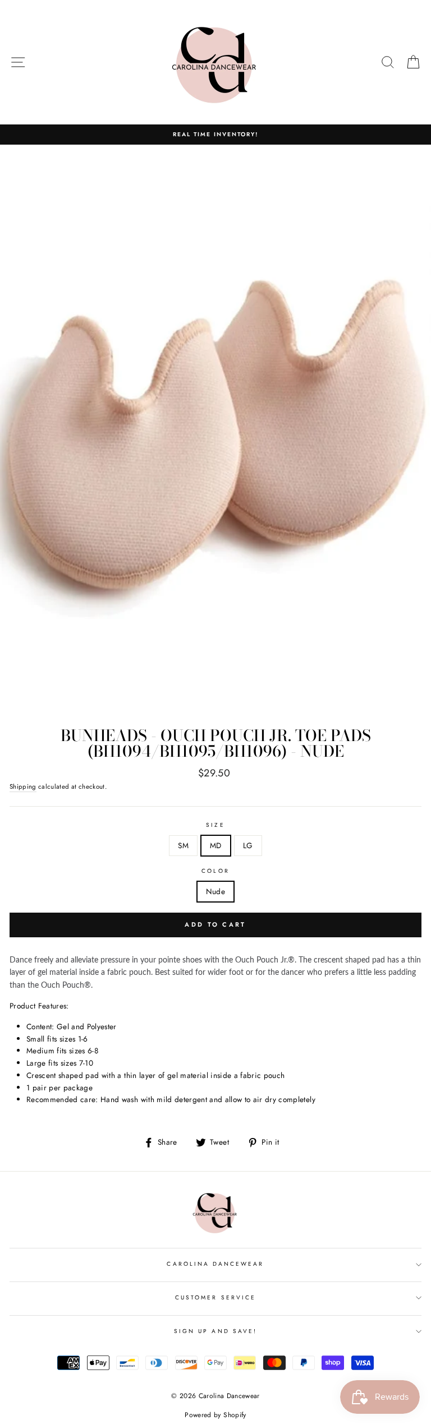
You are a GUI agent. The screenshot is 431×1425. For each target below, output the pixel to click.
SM (183, 845)
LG (248, 845)
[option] (215, 134)
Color (215, 871)
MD (216, 845)
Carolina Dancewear (215, 1264)
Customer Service (215, 1297)
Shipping (23, 786)
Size (215, 825)
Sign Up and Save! (215, 1331)
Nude (215, 891)
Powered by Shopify (215, 1415)
